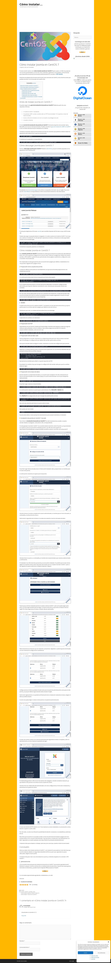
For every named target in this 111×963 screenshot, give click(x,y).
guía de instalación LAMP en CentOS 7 (61, 126)
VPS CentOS (59, 74)
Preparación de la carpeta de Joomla (30, 90)
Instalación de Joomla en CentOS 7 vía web (32, 96)
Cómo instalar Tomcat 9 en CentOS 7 (29, 894)
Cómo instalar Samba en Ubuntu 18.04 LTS (30, 893)
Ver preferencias (101, 952)
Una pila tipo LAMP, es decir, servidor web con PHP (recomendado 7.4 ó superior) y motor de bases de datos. (45, 114)
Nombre (22, 941)
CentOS (22, 890)
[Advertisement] (55, 20)
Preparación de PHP (26, 92)
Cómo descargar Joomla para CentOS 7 (29, 87)
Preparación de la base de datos (29, 95)
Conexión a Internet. (28, 120)
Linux (34, 891)
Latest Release (27, 191)
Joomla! (30, 891)
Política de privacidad (95, 957)
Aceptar (85, 952)
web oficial (49, 148)
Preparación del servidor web (29, 93)
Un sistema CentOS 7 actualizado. (31, 111)
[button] (108, 942)
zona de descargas (32, 190)
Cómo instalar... (31, 4)
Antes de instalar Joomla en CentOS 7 (29, 85)
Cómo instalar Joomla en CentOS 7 (28, 89)
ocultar (34, 83)
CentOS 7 (27, 891)
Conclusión (23, 98)
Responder (24, 915)
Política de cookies (94, 955)
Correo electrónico (25, 947)
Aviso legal (93, 959)
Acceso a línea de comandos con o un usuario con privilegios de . (41, 118)
